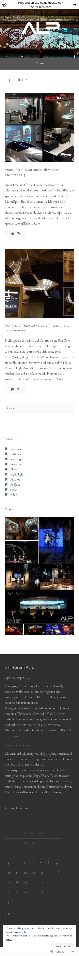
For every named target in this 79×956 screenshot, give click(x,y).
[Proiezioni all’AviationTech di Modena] (18, 234)
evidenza (16, 449)
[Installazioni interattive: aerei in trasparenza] (18, 389)
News (14, 469)
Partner (15, 479)
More (36, 224)
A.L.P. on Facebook (16, 808)
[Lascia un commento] (13, 234)
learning (15, 459)
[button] (21, 528)
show (13, 490)
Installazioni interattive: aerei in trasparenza (37, 325)
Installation (17, 454)
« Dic (8, 914)
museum (15, 464)
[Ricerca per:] (39, 408)
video (13, 495)
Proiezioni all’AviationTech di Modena (32, 170)
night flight (16, 474)
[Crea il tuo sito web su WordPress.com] (39, 4)
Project (15, 485)
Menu (39, 63)
